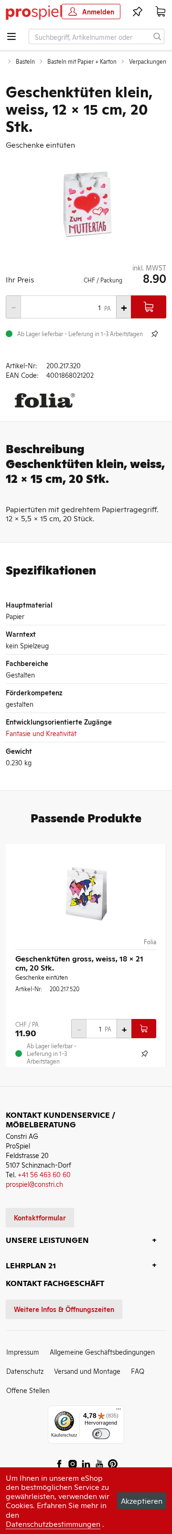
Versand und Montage (87, 1370)
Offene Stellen (28, 1389)
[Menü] (118, 1411)
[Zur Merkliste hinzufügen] (154, 333)
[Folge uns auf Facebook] (59, 1464)
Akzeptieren (141, 1500)
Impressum (22, 1351)
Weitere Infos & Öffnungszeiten (64, 1308)
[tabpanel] (86, 206)
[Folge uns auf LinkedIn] (86, 1464)
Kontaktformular (40, 1217)
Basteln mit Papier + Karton (82, 61)
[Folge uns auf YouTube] (99, 1464)
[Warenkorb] (160, 11)
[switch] (101, 1434)
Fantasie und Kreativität (41, 733)
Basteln (25, 61)
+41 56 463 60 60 (44, 1174)
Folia (150, 942)
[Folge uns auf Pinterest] (112, 1464)
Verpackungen (147, 61)
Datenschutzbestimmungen (53, 1523)
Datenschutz (24, 1370)
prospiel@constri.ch (34, 1183)
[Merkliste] (137, 11)
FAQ (137, 1370)
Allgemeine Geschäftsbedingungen (102, 1351)
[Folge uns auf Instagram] (72, 1464)
